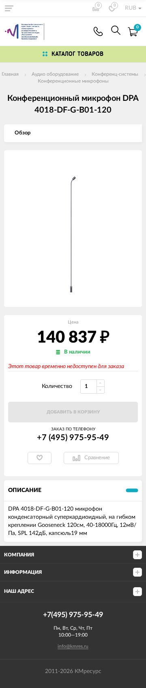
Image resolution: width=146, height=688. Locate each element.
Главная (10, 74)
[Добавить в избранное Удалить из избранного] (40, 458)
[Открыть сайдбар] (9, 8)
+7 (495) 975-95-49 (73, 438)
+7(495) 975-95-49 (98, 31)
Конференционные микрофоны (73, 81)
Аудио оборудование (55, 74)
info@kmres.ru (73, 646)
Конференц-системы (115, 74)
